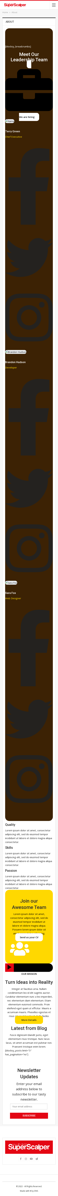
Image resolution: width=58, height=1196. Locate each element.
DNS (36, 1191)
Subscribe (29, 1115)
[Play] (9, 967)
